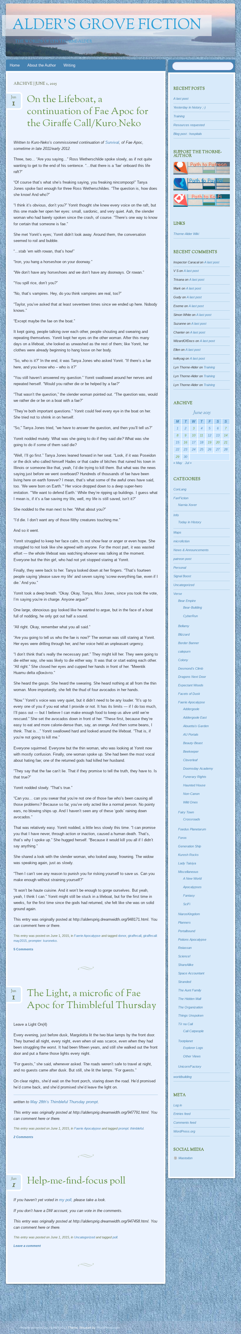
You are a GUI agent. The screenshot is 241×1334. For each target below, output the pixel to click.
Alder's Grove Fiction (106, 25)
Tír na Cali (185, 1024)
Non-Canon (191, 793)
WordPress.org (184, 1131)
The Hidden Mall (189, 998)
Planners (184, 922)
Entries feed (181, 1113)
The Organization (190, 1007)
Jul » (188, 463)
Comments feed (184, 1122)
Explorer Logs (193, 1047)
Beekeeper (191, 751)
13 (218, 435)
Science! (184, 956)
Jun (13, 99)
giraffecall (134, 935)
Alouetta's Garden (196, 726)
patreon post (182, 559)
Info (176, 515)
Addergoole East (195, 717)
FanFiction (180, 498)
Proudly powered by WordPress (42, 1327)
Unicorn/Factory (189, 1066)
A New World (192, 878)
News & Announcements (191, 550)
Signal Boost (182, 576)
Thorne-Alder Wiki (186, 234)
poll (115, 1237)
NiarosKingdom (189, 914)
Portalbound (186, 931)
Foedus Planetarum (192, 829)
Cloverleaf (190, 760)
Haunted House (194, 785)
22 (177, 449)
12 (209, 435)
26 (209, 449)
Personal (179, 567)
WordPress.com (108, 1327)
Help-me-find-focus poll (76, 1181)
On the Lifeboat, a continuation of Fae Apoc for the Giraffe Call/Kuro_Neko (87, 112)
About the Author (41, 65)
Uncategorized (84, 1237)
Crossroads (191, 819)
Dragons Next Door (192, 676)
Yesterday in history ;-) (189, 107)
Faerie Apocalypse (87, 935)
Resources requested (189, 125)
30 (185, 456)
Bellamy (183, 626)
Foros (182, 837)
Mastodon (185, 1158)
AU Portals (190, 734)
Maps (177, 532)
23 (185, 449)
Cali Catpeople (193, 1031)
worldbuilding (182, 1077)
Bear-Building (192, 607)
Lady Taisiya (187, 863)
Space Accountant (191, 973)
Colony (183, 660)
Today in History (189, 522)
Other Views (192, 1056)
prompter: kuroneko (43, 940)
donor (122, 935)
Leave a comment (27, 1245)
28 (225, 449)
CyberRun (190, 616)
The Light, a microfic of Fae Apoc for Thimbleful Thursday (91, 1000)
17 (193, 442)
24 (193, 449)
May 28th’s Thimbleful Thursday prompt (64, 1102)
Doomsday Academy (198, 768)
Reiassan (185, 947)
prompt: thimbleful (130, 1128)
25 (201, 449)
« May (177, 463)
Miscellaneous (188, 871)
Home (15, 65)
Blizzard (184, 634)
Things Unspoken (190, 1015)
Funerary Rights (194, 776)
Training (179, 116)
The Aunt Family (189, 990)
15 (177, 442)
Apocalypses (192, 887)
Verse (177, 593)
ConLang (179, 489)
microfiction (181, 541)
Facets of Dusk (189, 693)
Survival (112, 142)
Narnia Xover (187, 505)
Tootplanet (185, 1041)
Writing (69, 65)
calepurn (184, 651)
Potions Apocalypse (192, 939)
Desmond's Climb (190, 668)
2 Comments (23, 1137)
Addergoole (191, 709)
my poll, (66, 1200)
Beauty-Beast (192, 743)
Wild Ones (190, 802)
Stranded (184, 981)
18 (201, 442)
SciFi (186, 904)
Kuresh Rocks (188, 854)
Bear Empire (187, 600)
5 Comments (23, 949)
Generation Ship (189, 846)
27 (218, 449)
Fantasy (189, 895)
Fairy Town (186, 812)
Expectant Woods (190, 685)
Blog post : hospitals (187, 134)
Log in (177, 1105)
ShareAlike (185, 964)
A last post (180, 98)
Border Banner (188, 643)
